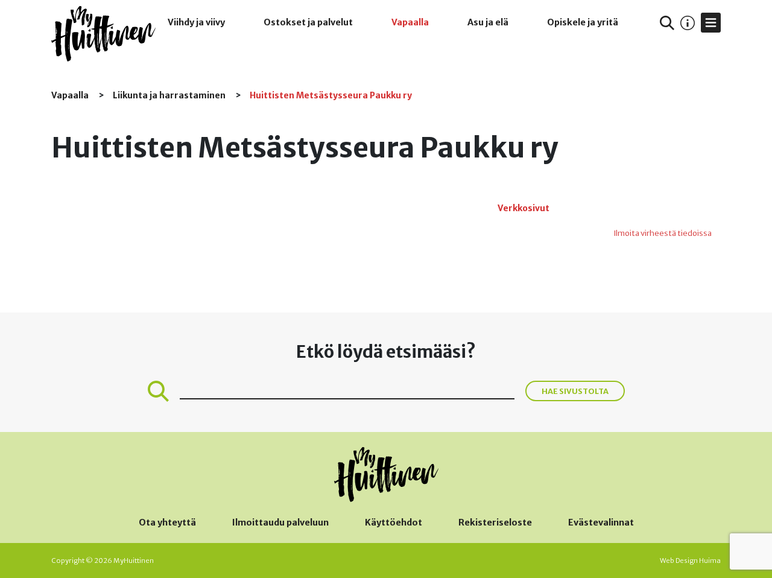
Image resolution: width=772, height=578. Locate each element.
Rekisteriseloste (495, 522)
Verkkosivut (523, 208)
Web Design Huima (690, 560)
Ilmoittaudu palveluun (280, 522)
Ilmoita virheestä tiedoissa (662, 233)
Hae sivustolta (575, 391)
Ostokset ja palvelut (308, 22)
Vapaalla (410, 22)
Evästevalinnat (601, 522)
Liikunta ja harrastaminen (170, 95)
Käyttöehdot (393, 522)
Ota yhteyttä (167, 522)
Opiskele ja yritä (582, 22)
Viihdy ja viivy (196, 22)
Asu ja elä (487, 22)
